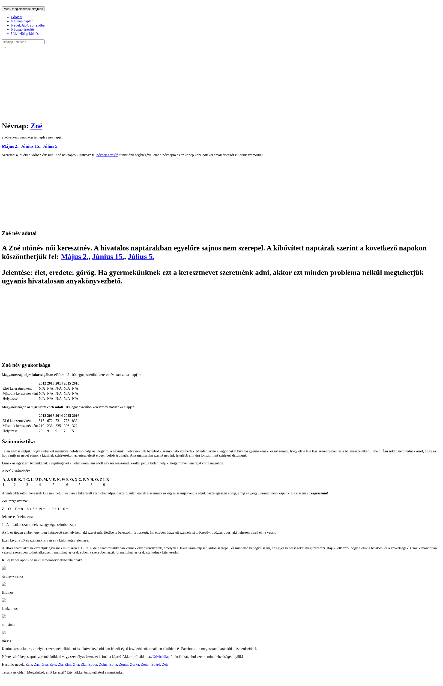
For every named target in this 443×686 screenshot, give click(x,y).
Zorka (134, 664)
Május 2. (10, 146)
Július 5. (51, 146)
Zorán (145, 664)
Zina (68, 664)
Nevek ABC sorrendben (28, 25)
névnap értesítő (107, 155)
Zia (60, 664)
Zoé (36, 126)
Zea (45, 664)
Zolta (113, 664)
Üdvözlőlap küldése (25, 34)
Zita (76, 664)
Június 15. (30, 146)
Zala (29, 664)
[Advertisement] (140, 84)
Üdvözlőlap (161, 657)
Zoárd (155, 664)
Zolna (103, 664)
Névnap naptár (22, 21)
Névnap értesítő (22, 29)
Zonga (123, 664)
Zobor (92, 664)
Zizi (84, 664)
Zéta (165, 664)
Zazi (37, 664)
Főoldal (16, 17)
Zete (53, 664)
